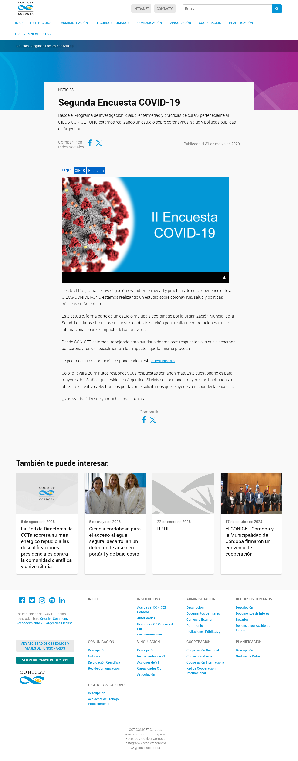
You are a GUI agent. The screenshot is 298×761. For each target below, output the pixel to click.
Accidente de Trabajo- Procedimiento (104, 701)
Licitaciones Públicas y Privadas (203, 633)
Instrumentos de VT (151, 656)
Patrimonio (194, 625)
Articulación (146, 674)
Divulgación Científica (104, 662)
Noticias (94, 656)
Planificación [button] (241, 22)
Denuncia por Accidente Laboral (253, 627)
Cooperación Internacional (205, 662)
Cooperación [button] (210, 22)
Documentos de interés (252, 613)
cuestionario (163, 360)
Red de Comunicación (104, 668)
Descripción (195, 607)
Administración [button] (75, 22)
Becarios (242, 619)
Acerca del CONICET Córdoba (151, 609)
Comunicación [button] (150, 22)
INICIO (20, 22)
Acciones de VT (148, 662)
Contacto (165, 8)
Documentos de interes (203, 613)
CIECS (80, 170)
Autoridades (146, 618)
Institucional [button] (41, 22)
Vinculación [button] (181, 22)
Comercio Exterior (199, 619)
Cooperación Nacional (202, 650)
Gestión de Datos (248, 656)
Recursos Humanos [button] (113, 22)
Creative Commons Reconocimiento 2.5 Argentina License (44, 621)
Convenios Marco (199, 656)
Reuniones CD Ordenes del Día (156, 626)
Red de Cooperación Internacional (201, 670)
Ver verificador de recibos (45, 660)
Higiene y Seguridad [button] (32, 34)
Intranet (141, 8)
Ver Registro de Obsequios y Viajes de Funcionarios (45, 645)
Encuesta (96, 170)
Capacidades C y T (150, 668)
